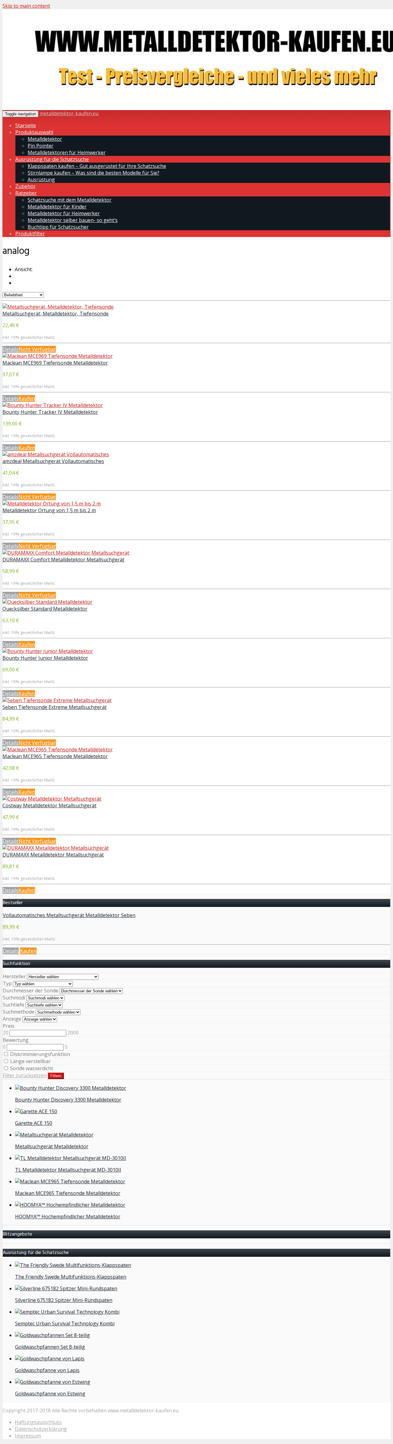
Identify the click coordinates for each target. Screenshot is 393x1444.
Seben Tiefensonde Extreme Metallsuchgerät (54, 707)
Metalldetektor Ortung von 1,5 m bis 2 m (49, 510)
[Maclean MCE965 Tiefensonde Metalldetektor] (57, 749)
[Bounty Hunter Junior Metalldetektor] (47, 651)
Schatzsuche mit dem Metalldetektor (69, 199)
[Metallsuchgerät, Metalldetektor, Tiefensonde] (58, 306)
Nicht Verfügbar (37, 349)
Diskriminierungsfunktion (39, 1054)
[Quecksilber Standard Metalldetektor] (47, 602)
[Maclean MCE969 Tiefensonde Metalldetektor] (57, 356)
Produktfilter (30, 233)
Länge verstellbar (30, 1061)
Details (10, 349)
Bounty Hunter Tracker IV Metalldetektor (50, 412)
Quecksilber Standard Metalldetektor (45, 608)
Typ (7, 983)
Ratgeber (26, 193)
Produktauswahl (34, 132)
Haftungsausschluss (38, 1422)
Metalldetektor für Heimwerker (64, 213)
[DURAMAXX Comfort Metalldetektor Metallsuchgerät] (65, 552)
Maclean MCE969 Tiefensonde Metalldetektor (55, 362)
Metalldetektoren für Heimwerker (67, 152)
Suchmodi (14, 997)
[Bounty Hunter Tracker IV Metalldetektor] (52, 405)
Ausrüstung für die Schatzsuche (52, 159)
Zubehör (25, 186)
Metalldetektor (45, 139)
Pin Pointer (40, 145)
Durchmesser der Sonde (30, 990)
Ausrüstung (41, 179)
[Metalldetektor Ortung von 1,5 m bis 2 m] (51, 503)
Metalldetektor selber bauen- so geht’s (73, 220)
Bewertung (16, 1040)
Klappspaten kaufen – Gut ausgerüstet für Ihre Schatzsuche (97, 166)
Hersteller (14, 976)
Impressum (28, 1435)
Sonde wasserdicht (31, 1068)
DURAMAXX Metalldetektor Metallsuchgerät (53, 854)
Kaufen (26, 398)
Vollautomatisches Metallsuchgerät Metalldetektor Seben (69, 915)
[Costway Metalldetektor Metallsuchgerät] (51, 798)
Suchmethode (18, 1011)
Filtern (55, 1076)
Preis (8, 1026)
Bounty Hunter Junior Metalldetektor (45, 658)
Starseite (25, 125)
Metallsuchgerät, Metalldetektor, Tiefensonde (55, 313)
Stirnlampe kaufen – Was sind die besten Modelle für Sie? (93, 172)
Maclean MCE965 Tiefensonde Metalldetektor (55, 756)
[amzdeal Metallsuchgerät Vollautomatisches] (55, 454)
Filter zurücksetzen (25, 1075)
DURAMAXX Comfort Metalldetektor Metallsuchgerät (63, 559)
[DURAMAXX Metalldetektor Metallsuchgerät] (55, 848)
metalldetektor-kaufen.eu (69, 113)
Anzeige (12, 1018)
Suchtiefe (13, 1004)
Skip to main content (26, 5)
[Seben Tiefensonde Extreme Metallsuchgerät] (56, 700)
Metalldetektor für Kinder (57, 206)
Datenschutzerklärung (41, 1429)
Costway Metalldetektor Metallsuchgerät (49, 805)
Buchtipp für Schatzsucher (58, 227)
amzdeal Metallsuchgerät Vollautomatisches (53, 461)
